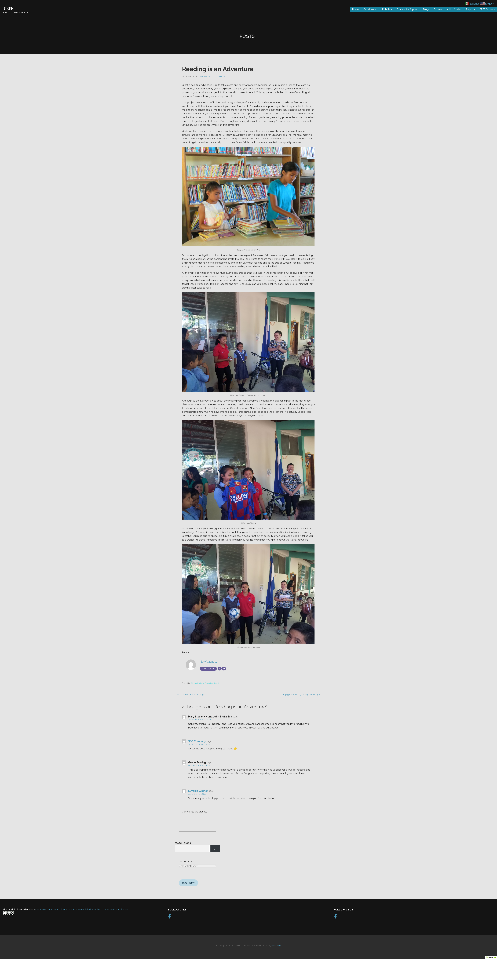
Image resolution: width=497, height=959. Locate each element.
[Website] (220, 668)
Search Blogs (183, 843)
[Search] (215, 848)
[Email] (224, 668)
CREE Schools (487, 9)
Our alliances (370, 9)
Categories (185, 861)
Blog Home (188, 882)
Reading (217, 683)
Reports (470, 9)
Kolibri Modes (454, 9)
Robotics (387, 9)
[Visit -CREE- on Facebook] (169, 917)
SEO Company (197, 741)
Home (355, 9)
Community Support (407, 9)
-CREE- (8, 8)
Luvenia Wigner (198, 790)
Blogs (426, 9)
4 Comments (219, 76)
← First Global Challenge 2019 (189, 694)
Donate (438, 9)
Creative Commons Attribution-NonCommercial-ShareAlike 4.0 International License (82, 909)
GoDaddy (276, 945)
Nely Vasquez (205, 76)
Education (209, 683)
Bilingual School (197, 683)
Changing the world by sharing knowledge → (301, 694)
